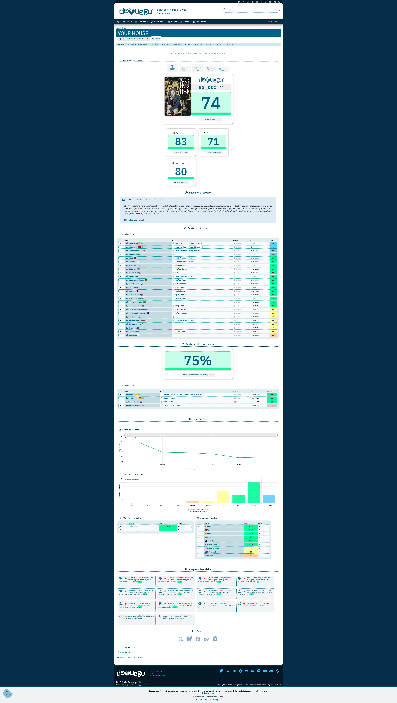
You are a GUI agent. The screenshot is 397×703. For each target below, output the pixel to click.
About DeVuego (156, 671)
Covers (230, 44)
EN (271, 22)
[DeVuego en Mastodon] (253, 671)
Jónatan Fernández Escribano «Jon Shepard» (150, 199)
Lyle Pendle (180, 295)
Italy (209, 537)
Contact (153, 677)
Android (185, 70)
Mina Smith (168, 402)
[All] (172, 68)
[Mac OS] (211, 68)
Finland (210, 555)
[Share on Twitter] (181, 639)
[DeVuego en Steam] (277, 671)
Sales (209, 44)
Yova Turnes (145, 685)
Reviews (199, 44)
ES (278, 22)
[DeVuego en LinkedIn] (246, 671)
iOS (198, 70)
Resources (159, 22)
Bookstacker (180, 291)
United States (212, 545)
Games (128, 22)
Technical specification (158, 675)
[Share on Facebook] (198, 639)
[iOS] (198, 67)
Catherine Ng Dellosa (184, 320)
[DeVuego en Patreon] (222, 671)
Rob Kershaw (180, 284)
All (172, 70)
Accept (216, 699)
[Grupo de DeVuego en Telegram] (240, 671)
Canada (210, 526)
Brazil (209, 533)
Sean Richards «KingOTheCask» (188, 251)
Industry (142, 22)
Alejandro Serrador (171, 405)
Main (122, 44)
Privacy (153, 673)
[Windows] (223, 68)
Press (173, 22)
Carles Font (180, 280)
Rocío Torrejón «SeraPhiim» (188, 243)
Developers (177, 44)
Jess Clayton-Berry (183, 276)
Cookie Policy (209, 693)
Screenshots (144, 44)
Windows (223, 70)
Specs (188, 44)
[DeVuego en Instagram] (234, 671)
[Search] (276, 10)
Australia (210, 541)
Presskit (132, 44)
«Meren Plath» (169, 398)
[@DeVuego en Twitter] (228, 671)
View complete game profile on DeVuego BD (199, 53)
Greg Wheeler (181, 306)
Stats (186, 22)
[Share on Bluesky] (189, 639)
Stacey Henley (181, 331)
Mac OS (211, 70)
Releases (166, 44)
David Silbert (181, 309)
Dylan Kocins (181, 313)
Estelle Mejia (181, 265)
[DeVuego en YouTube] (265, 671)
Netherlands (211, 552)
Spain (209, 530)
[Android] (185, 68)
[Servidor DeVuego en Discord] (271, 671)
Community (200, 22)
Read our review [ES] (135, 220)
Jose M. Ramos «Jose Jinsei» (188, 247)
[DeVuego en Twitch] (259, 671)
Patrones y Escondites (135, 38)
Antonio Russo (181, 298)
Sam (176, 273)
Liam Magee (180, 287)
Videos (155, 44)
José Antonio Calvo (183, 258)
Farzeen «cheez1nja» (184, 262)
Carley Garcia (181, 269)
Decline (202, 699)
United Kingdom (213, 548)
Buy (219, 44)
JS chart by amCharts (132, 438)
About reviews (124, 652)
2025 (157, 38)
